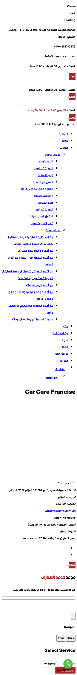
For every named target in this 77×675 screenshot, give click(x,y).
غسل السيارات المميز (41, 223)
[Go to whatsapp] (68, 664)
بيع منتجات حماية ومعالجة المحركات (32, 319)
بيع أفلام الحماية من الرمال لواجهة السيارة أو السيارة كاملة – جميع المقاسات (27, 275)
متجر (65, 326)
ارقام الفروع (8, 606)
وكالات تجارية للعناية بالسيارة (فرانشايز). (30, 237)
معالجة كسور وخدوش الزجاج (36, 189)
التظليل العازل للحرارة (41, 216)
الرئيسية (63, 134)
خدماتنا (64, 147)
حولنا (65, 141)
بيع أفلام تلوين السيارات (39, 285)
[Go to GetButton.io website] (68, 671)
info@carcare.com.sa (60, 511)
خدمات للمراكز (53, 230)
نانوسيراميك (46, 161)
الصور (65, 347)
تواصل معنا (61, 353)
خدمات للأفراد (53, 154)
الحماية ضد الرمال (43, 168)
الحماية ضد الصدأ (44, 209)
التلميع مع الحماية (43, 182)
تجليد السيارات (45, 175)
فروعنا (64, 340)
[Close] (67, 565)
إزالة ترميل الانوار (43, 196)
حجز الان (63, 360)
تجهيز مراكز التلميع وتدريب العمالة (33, 244)
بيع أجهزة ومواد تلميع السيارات (35, 250)
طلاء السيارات (45, 202)
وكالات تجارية (60, 333)
